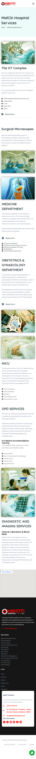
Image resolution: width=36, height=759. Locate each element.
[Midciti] (8, 3)
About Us (3, 677)
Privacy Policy (22, 744)
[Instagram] (7, 722)
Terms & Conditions (9, 744)
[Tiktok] (17, 722)
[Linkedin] (14, 722)
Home (3, 27)
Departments (5, 683)
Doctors (3, 680)
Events (3, 686)
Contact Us (4, 689)
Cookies (32, 744)
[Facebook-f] (4, 722)
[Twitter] (20, 722)
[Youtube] (11, 722)
